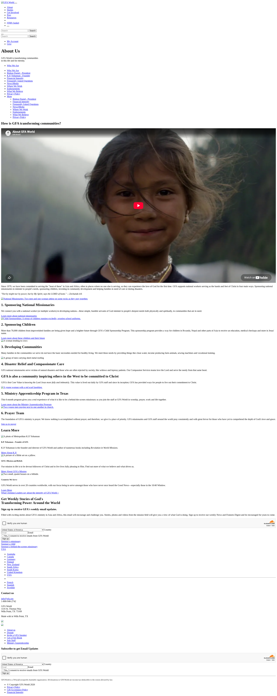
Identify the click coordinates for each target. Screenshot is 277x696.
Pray (9, 15)
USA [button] (3, 549)
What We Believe (15, 91)
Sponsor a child (8, 544)
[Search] (8, 26)
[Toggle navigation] (16, 3)
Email (30, 532)
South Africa (12, 567)
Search (32, 31)
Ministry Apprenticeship (18, 643)
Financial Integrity (15, 78)
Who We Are (13, 65)
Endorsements (13, 88)
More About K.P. (9, 452)
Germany (11, 559)
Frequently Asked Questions (20, 81)
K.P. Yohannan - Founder (18, 75)
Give (9, 44)
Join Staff (11, 640)
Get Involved (13, 12)
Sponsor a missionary (11, 541)
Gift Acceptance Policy (17, 689)
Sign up (5, 539)
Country (47, 529)
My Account (12, 41)
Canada (10, 556)
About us (11, 630)
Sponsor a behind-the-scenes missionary (19, 546)
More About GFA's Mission (14, 471)
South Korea (12, 569)
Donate (10, 632)
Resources (11, 17)
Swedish (11, 587)
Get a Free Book (14, 638)
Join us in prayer (8, 424)
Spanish (10, 585)
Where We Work (14, 86)
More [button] (9, 96)
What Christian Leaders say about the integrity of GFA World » (30, 493)
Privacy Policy (13, 94)
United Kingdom (14, 572)
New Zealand (13, 564)
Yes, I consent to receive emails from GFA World (26, 536)
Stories (10, 10)
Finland (10, 562)
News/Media (13, 83)
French (10, 582)
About (10, 7)
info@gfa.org (7, 598)
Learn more (19, 316)
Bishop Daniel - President (18, 73)
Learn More (6, 490)
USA (9, 575)
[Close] (2, 34)
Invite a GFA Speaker (17, 635)
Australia (11, 554)
